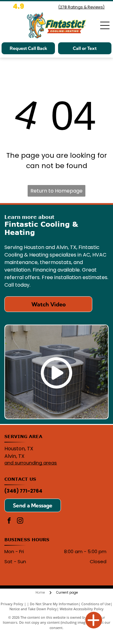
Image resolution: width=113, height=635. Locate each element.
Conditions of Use (95, 603)
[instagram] (20, 521)
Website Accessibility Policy (82, 608)
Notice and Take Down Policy (33, 608)
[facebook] (9, 521)
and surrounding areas (30, 462)
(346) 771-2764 (23, 491)
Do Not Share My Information (54, 603)
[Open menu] (105, 25)
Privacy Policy (12, 603)
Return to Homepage (56, 190)
